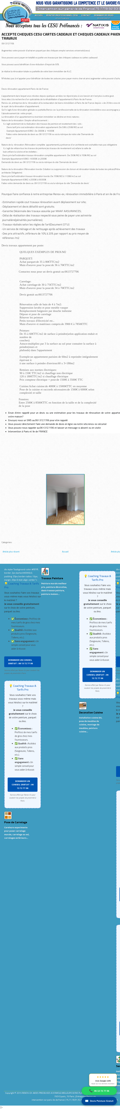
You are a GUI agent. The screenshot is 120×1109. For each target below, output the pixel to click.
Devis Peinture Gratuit (99, 1100)
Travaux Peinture (52, 578)
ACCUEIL (39, 15)
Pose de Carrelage (15, 822)
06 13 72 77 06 (99, 1090)
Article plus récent (11, 551)
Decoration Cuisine (91, 712)
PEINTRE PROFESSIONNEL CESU (62, 16)
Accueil (65, 551)
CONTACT (86, 15)
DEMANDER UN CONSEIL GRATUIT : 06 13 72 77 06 (20, 661)
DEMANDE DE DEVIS (103, 16)
